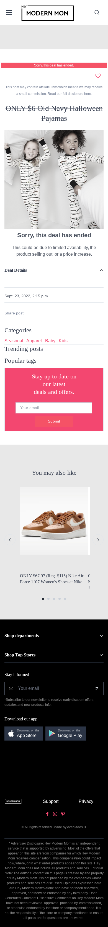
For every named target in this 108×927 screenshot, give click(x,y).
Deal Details (15, 270)
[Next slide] (98, 539)
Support (50, 801)
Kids (63, 340)
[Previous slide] (10, 539)
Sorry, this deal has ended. (54, 65)
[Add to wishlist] (98, 75)
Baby (50, 340)
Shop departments (21, 635)
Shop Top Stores (19, 655)
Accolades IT (76, 827)
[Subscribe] (96, 688)
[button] (43, 599)
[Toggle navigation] (8, 12)
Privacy (86, 801)
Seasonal (13, 340)
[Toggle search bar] (97, 12)
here (87, 94)
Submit (54, 421)
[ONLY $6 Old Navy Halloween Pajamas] (54, 179)
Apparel (34, 340)
